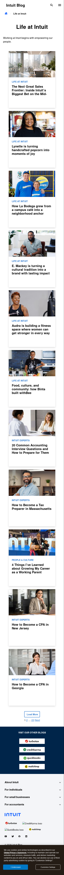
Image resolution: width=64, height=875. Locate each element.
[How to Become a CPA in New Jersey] (32, 617)
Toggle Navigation (60, 5)
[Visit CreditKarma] (32, 822)
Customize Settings (48, 867)
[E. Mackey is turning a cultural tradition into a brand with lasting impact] (32, 258)
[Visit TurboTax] (11, 822)
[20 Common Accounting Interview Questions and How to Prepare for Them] (32, 438)
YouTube (6, 836)
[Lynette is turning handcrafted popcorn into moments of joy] (32, 139)
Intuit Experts (21, 440)
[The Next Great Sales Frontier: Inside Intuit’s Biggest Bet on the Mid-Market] (32, 79)
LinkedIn (26, 836)
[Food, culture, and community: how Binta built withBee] (32, 378)
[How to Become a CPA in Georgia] (32, 677)
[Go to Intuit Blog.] (6, 13)
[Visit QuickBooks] (14, 829)
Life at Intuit (20, 81)
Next (37, 720)
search (51, 5)
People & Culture (23, 559)
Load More (32, 714)
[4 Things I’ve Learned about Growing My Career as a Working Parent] (32, 557)
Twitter (12, 836)
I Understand (16, 867)
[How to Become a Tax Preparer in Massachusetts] (32, 498)
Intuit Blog (15, 5)
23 (32, 720)
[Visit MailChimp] (35, 829)
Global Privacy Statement (15, 853)
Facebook (19, 836)
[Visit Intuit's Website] (32, 814)
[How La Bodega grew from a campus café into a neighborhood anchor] (32, 199)
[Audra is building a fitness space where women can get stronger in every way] (32, 318)
